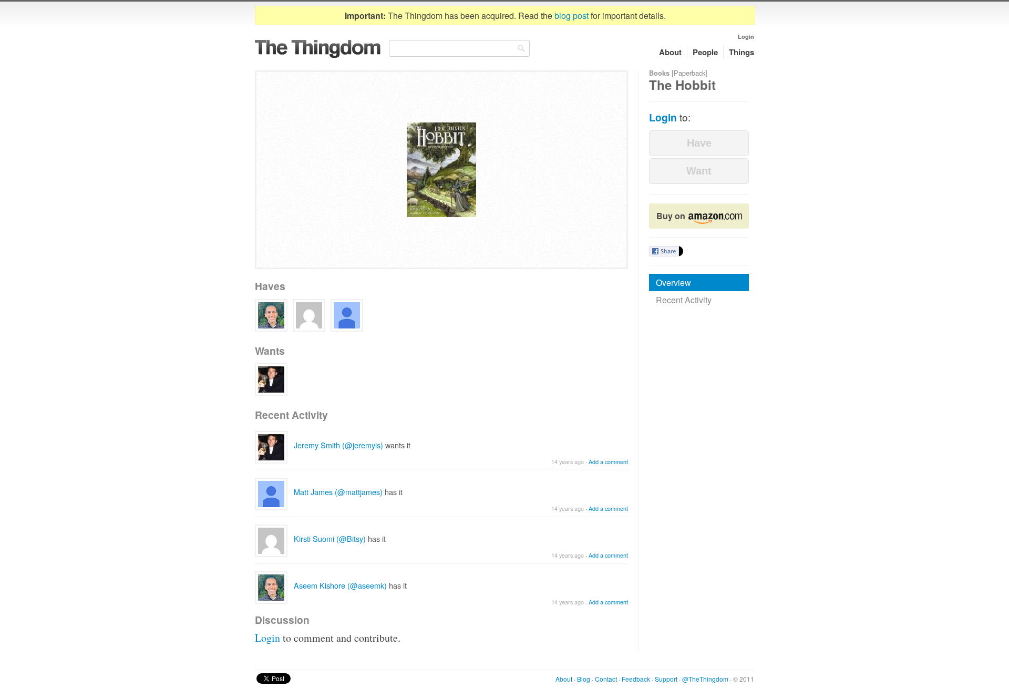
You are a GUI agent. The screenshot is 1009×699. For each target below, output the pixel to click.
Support (666, 678)
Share (664, 251)
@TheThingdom (705, 678)
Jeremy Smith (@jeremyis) (338, 444)
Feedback (636, 678)
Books (659, 73)
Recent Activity (684, 300)
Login (746, 36)
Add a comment (608, 462)
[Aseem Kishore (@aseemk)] (271, 315)
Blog (583, 678)
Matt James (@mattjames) (338, 491)
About (670, 52)
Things (741, 52)
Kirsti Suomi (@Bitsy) (330, 538)
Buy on (671, 216)
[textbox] (459, 48)
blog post (571, 15)
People (705, 52)
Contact (606, 678)
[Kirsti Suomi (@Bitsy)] (309, 315)
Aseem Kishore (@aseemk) (340, 585)
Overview (673, 282)
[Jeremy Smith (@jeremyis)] (271, 379)
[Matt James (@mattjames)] (347, 315)
